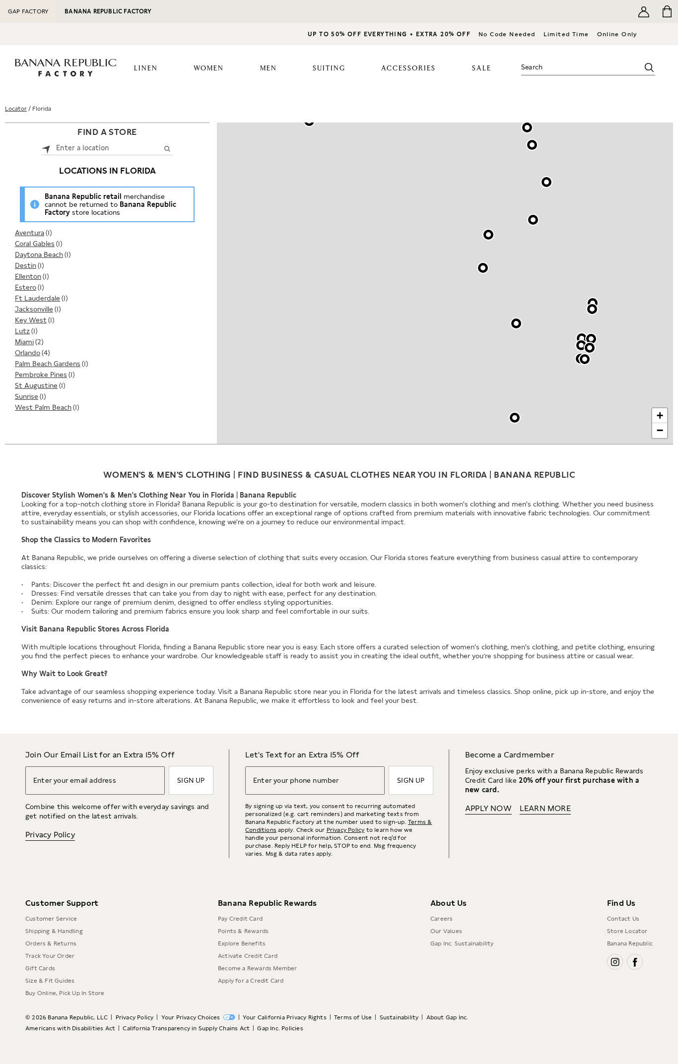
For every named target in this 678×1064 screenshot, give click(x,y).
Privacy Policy (50, 834)
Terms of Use (353, 1017)
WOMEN (209, 68)
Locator (16, 108)
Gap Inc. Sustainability (462, 943)
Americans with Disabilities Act (70, 1028)
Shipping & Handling (54, 931)
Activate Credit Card (247, 955)
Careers (441, 918)
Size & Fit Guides (49, 980)
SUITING (329, 68)
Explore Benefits (242, 943)
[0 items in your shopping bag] (666, 11)
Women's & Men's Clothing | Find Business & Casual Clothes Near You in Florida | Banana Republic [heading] (339, 475)
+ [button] (660, 415)
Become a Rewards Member (257, 968)
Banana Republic (630, 943)
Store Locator (627, 931)
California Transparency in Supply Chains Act (186, 1028)
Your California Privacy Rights (285, 1017)
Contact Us (623, 918)
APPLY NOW (488, 808)
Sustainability (399, 1017)
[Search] (649, 67)
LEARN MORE (545, 808)
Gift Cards (40, 968)
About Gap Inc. (447, 1017)
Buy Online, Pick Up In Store (65, 993)
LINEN (146, 68)
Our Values (446, 931)
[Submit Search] (167, 148)
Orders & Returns (50, 943)
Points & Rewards (243, 931)
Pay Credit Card (240, 918)
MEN (268, 68)
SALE (481, 68)
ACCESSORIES (408, 68)
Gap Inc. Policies (280, 1028)
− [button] (660, 430)
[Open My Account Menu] (643, 11)
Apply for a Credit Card (251, 980)
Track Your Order (49, 955)
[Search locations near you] (46, 148)
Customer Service (51, 918)
